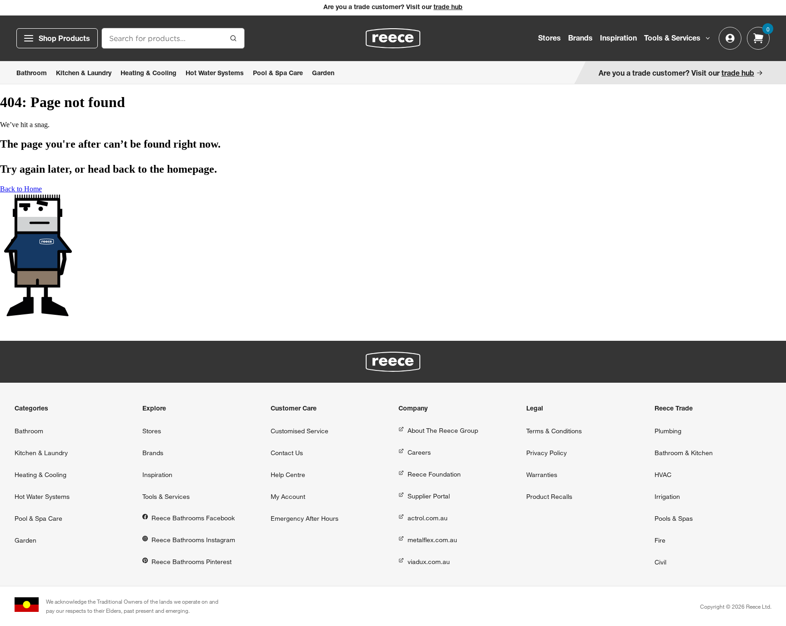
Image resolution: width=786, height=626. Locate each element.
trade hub (448, 8)
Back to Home (21, 189)
